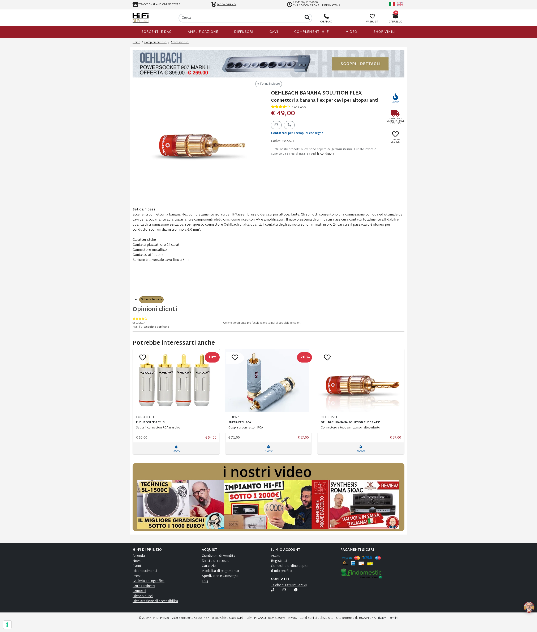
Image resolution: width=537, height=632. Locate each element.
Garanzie (209, 566)
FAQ (205, 581)
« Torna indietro (268, 84)
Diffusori (243, 32)
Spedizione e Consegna (220, 576)
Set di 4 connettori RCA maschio (158, 427)
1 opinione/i (299, 107)
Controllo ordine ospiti (289, 566)
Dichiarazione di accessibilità (155, 601)
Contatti (139, 591)
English (400, 4)
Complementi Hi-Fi (312, 32)
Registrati (279, 561)
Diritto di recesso (215, 561)
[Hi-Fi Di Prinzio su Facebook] (295, 590)
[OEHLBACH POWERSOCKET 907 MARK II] (268, 64)
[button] (524, 602)
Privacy (292, 618)
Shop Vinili (384, 32)
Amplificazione (203, 32)
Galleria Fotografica (148, 581)
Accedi (276, 556)
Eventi (137, 566)
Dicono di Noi (226, 4)
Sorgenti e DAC (156, 32)
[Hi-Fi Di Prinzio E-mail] (284, 590)
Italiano (392, 4)
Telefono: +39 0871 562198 (288, 585)
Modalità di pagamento (220, 571)
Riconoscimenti (145, 571)
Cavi (274, 32)
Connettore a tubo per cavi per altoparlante (350, 427)
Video (351, 32)
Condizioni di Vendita (218, 556)
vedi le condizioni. (323, 153)
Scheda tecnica (151, 299)
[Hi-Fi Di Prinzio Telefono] (272, 590)
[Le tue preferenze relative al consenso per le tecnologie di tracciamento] (7, 625)
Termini (393, 618)
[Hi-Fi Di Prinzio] (141, 18)
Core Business (144, 586)
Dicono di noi (143, 596)
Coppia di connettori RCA (245, 427)
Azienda (139, 556)
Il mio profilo (281, 571)
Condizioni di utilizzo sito (317, 618)
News (137, 561)
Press (137, 576)
